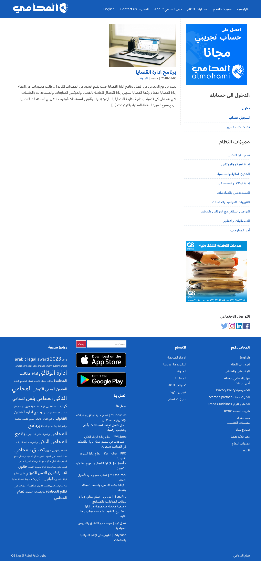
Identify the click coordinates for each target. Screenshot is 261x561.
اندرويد (27, 406)
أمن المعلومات (240, 230)
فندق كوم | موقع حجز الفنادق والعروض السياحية (102, 525)
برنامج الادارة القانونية (44, 419)
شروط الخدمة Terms (237, 411)
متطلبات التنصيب (238, 422)
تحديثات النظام (177, 385)
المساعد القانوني (53, 406)
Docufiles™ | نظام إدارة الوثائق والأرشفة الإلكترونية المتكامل (101, 417)
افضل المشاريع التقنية (23, 381)
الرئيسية (242, 9)
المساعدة (180, 378)
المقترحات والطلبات (237, 371)
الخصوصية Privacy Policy (233, 390)
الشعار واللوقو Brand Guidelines (229, 404)
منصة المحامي (25, 485)
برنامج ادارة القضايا (156, 72)
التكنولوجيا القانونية (174, 364)
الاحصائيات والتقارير (236, 220)
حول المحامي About (168, 9)
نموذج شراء (243, 429)
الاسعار (245, 450)
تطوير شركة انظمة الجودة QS (28, 555)
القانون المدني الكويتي (50, 389)
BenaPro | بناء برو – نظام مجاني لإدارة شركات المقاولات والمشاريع (102, 499)
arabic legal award (32, 359)
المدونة (144, 78)
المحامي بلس (39, 398)
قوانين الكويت (42, 479)
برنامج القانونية (60, 426)
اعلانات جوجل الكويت (43, 381)
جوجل (53, 467)
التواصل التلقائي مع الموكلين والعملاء (225, 211)
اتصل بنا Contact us (134, 9)
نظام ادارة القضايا (239, 155)
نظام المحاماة (56, 491)
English (109, 9)
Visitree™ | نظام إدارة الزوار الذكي (105, 436)
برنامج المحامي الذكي (41, 437)
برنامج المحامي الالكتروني (39, 434)
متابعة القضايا (24, 479)
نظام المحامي (241, 555)
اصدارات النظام (197, 9)
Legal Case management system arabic (46, 366)
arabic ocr (20, 366)
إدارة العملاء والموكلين (235, 164)
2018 (64, 360)
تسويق (48, 450)
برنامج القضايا (47, 426)
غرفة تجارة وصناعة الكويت (39, 467)
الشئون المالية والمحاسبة (233, 173)
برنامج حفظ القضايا (29, 442)
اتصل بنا (121, 406)
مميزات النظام (222, 9)
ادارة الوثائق (53, 372)
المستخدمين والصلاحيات (233, 192)
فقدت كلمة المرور (238, 127)
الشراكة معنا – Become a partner (228, 397)
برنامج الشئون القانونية (24, 419)
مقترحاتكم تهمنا (240, 436)
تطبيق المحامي (29, 449)
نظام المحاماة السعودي (35, 492)
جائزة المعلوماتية (30, 456)
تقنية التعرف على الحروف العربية (53, 456)
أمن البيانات (242, 383)
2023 (55, 359)
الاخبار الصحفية (176, 357)
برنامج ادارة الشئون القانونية (40, 415)
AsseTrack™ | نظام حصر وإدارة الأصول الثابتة (102, 477)
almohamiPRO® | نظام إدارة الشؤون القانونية (102, 456)
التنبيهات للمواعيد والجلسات (231, 202)
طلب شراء (243, 418)
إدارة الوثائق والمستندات (234, 183)
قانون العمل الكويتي (41, 473)
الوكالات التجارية (38, 406)
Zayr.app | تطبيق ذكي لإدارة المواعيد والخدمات (103, 537)
